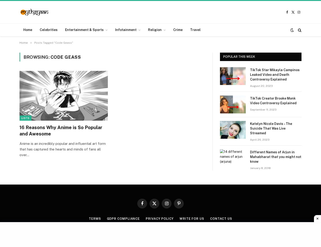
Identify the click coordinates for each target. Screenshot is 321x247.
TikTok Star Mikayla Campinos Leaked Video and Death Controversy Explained (275, 74)
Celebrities (49, 30)
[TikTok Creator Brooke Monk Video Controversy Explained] (233, 104)
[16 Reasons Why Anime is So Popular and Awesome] (64, 96)
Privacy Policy (160, 218)
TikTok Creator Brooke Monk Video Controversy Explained (273, 100)
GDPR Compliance (123, 218)
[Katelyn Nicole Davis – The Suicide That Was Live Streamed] (233, 130)
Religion (155, 30)
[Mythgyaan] (35, 12)
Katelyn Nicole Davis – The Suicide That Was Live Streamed (271, 128)
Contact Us (221, 218)
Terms (95, 218)
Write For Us (192, 218)
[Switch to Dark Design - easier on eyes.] (292, 30)
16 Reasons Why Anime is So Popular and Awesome (61, 131)
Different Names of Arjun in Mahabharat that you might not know (275, 156)
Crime (178, 30)
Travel (195, 30)
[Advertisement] (160, 233)
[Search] (299, 30)
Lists (25, 118)
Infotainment (126, 30)
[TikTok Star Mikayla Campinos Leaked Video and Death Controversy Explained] (233, 76)
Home (27, 30)
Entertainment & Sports (84, 30)
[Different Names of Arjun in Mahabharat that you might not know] (233, 158)
